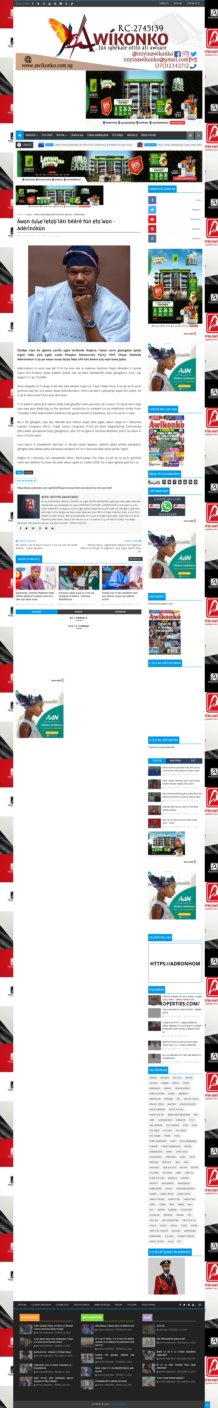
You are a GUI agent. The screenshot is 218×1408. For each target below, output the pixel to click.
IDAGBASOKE (156, 1152)
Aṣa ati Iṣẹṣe (157, 1104)
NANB (181, 1204)
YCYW (170, 1241)
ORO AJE (154, 1220)
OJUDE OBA (186, 1210)
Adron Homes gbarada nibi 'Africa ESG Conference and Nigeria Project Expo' (46, 145)
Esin (185, 1125)
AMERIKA (183, 1093)
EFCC (192, 1120)
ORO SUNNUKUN (170, 1220)
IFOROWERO (156, 1157)
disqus (78, 611)
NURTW (161, 1210)
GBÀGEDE (164, 3)
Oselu (163, 1225)
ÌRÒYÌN (60, 135)
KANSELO (172, 1178)
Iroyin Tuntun (81, 1304)
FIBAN (167, 1136)
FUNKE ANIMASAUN (171, 1146)
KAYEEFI (154, 1083)
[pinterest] (55, 3)
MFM (172, 1204)
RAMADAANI (155, 1236)
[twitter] (38, 3)
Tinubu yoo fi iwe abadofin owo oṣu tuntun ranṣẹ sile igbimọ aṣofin (120, 596)
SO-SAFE (169, 1236)
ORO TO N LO (189, 1220)
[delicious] (71, 3)
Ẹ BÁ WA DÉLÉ (193, 3)
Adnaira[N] (55, 680)
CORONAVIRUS (165, 1120)
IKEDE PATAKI (148, 1304)
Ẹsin (194, 1125)
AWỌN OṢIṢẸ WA (102, 1304)
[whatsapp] (196, 1303)
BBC (196, 1115)
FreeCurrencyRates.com (160, 603)
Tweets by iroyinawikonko (161, 747)
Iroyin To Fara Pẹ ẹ (29, 559)
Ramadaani (190, 1231)
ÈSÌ (193, 760)
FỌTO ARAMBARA (188, 1141)
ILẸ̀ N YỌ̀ (160, 1326)
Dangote (181, 1120)
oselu (153, 1225)
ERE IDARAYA (172, 1125)
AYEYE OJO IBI (200, 145)
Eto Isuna (155, 1136)
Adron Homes (182, 1088)
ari (178, 1099)
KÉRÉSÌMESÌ (184, 1183)
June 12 (189, 1173)
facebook (120, 611)
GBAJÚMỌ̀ (175, 760)
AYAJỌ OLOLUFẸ (188, 1104)
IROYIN (107, 569)
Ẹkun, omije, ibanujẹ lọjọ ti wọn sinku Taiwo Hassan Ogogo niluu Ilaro (146, 145)
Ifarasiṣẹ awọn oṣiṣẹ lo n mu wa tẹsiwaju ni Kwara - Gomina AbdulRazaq (76, 596)
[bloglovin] (60, 3)
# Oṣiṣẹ (28, 472)
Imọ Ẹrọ (154, 1162)
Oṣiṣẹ (28, 214)
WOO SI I (137, 558)
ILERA (183, 1157)
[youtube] (49, 3)
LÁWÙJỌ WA (77, 135)
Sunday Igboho (186, 1236)
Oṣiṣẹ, (58, 235)
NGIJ (190, 1204)
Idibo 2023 (182, 1152)
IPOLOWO (154, 1167)
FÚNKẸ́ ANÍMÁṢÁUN (97, 135)
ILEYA (192, 1157)
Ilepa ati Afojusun (41, 1304)
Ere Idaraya (156, 1125)
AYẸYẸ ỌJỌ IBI (157, 1115)
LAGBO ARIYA (183, 1194)
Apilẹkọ (165, 1078)
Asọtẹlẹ (172, 1104)
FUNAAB (154, 1146)
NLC (152, 1210)
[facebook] (32, 3)
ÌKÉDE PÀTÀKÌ (148, 135)
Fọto (173, 1141)
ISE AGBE (154, 1173)
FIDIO (177, 1136)
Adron (153, 1078)
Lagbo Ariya (103, 145)
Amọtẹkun (155, 1099)
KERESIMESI (168, 1183)
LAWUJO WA (189, 1199)
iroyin (21, 569)
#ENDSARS (155, 1088)
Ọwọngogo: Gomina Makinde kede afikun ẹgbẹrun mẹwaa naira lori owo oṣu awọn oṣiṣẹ (35, 596)
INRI (186, 1162)
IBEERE (188, 1146)
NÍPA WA (178, 3)
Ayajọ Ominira (157, 1109)
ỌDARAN (173, 1210)
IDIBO (169, 1152)
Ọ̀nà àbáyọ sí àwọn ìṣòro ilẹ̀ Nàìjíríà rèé (114, 1326)
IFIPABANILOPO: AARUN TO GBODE (111, 1381)
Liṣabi (162, 1204)
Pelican (176, 1231)
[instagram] (43, 3)
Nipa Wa (22, 1304)
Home (20, 214)
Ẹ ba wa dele (62, 1304)
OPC (190, 1215)
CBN (152, 1120)
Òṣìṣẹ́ (194, 1225)
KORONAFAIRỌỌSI (185, 1189)
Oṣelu (176, 1083)
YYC (179, 1241)
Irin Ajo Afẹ (169, 1167)
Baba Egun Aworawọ (179, 1115)
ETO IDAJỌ (181, 1130)
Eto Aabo (154, 1130)
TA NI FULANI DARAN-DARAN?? (170, 1378)
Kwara (165, 1083)
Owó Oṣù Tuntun (159, 1231)
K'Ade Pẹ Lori (157, 1178)
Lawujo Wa (174, 1199)
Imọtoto (167, 1162)
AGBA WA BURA (157, 1093)
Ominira (168, 1215)
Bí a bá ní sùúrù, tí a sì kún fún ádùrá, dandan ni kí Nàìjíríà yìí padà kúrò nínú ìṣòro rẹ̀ (114, 1342)
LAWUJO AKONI (157, 1199)
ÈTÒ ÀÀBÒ (117, 135)
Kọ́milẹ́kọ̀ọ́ (156, 1189)
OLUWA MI (155, 1215)
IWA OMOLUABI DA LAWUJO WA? (171, 1339)
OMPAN (180, 1215)
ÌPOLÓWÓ (47, 135)
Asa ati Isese (191, 1099)
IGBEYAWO (171, 1157)
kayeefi (185, 1178)
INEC (177, 1162)
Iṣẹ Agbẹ (167, 1173)
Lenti (152, 1204)
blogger (36, 611)
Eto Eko (177, 1078)
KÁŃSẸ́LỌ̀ (132, 135)
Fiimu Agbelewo (158, 1141)
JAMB (178, 1173)
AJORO (171, 1093)
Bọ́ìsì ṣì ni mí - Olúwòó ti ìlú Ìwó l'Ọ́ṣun (52, 1352)
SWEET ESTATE (157, 1241)
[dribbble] (66, 3)
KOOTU (169, 1189)
